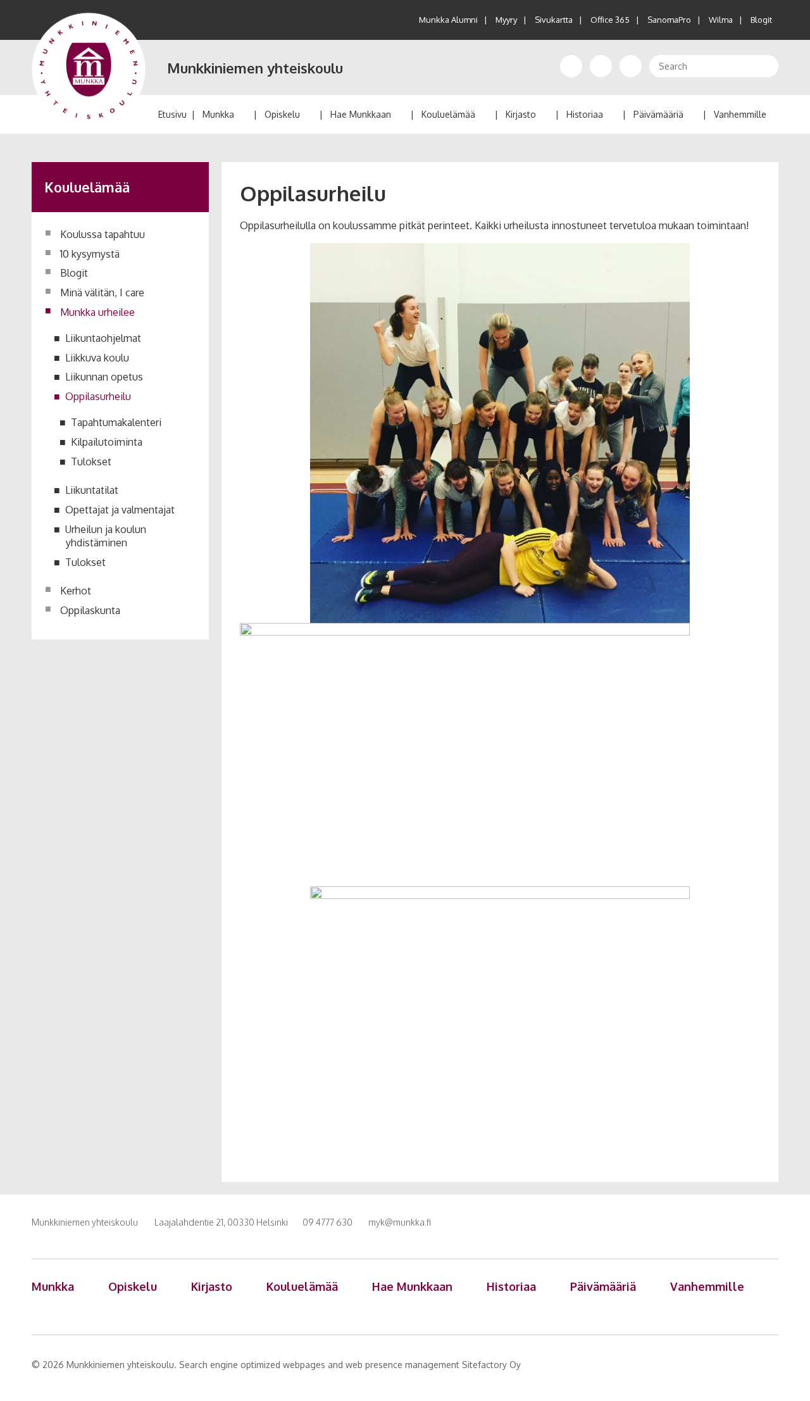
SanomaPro (669, 20)
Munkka (218, 114)
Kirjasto (521, 114)
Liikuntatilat (92, 490)
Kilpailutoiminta (107, 442)
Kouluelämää (448, 114)
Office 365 (610, 20)
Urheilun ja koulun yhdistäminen (106, 536)
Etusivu (172, 114)
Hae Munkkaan (360, 114)
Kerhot (75, 590)
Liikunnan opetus (104, 376)
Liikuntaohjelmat (103, 338)
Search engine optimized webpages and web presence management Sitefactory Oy (350, 1364)
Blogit (761, 20)
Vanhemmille (740, 114)
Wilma (721, 20)
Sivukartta (554, 20)
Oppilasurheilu (98, 396)
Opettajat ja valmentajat (120, 509)
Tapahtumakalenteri (116, 422)
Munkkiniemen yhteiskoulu (255, 68)
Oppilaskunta (90, 610)
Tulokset (91, 461)
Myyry (506, 20)
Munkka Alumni (448, 20)
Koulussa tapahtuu (102, 234)
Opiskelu (282, 114)
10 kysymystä (90, 254)
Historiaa (584, 114)
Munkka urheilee (97, 312)
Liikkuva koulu (97, 357)
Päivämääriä (658, 114)
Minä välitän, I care (102, 292)
